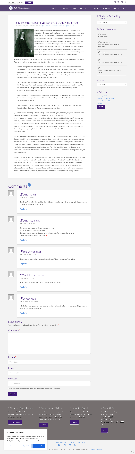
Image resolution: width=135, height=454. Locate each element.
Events (78, 442)
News (83, 442)
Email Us (103, 424)
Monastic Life (60, 26)
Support (72, 442)
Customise (13, 446)
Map (104, 430)
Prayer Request (15, 422)
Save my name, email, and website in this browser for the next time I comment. (35, 388)
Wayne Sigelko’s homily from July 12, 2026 (111, 71)
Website (12, 378)
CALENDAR (12, 2)
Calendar (99, 103)
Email (12, 368)
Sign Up (74, 422)
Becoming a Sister (102, 96)
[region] (25, 439)
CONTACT (20, 2)
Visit (66, 442)
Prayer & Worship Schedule (105, 98)
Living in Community (49, 26)
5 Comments (70, 26)
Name (12, 357)
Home (51, 442)
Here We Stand (104, 37)
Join (61, 442)
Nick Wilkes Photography (62, 451)
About (57, 442)
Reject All (26, 446)
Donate (100, 107)
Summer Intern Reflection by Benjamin (108, 46)
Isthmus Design (96, 449)
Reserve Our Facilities (104, 101)
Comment (14, 330)
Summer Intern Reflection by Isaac (110, 55)
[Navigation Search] (124, 8)
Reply (22, 209)
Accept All (38, 446)
